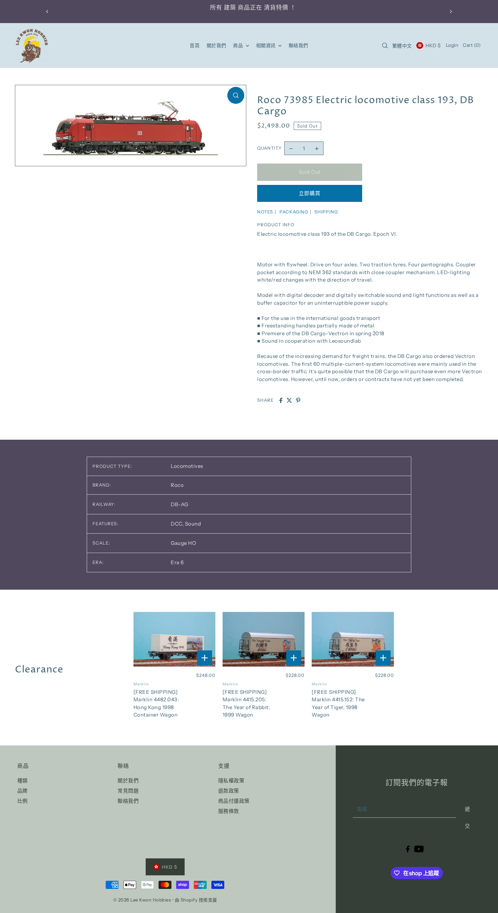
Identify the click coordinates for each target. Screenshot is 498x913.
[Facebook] (408, 849)
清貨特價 (272, 8)
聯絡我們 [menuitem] (298, 45)
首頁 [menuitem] (195, 45)
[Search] (385, 45)
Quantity (269, 148)
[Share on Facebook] (281, 400)
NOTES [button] (265, 211)
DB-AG (179, 504)
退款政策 (228, 790)
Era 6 (177, 562)
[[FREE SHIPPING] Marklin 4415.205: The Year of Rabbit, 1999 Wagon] (264, 639)
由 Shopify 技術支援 (196, 899)
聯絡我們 (128, 801)
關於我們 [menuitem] (216, 45)
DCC (177, 523)
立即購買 (309, 193)
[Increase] (316, 148)
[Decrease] (291, 148)
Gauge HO (183, 543)
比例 (22, 801)
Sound (193, 523)
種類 (22, 780)
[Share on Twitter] (289, 400)
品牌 (22, 790)
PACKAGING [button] (293, 211)
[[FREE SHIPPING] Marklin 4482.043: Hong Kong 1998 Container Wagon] (174, 639)
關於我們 (128, 780)
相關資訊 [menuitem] (266, 45)
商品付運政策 (234, 801)
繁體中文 (402, 46)
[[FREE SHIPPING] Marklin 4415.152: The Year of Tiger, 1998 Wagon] (353, 639)
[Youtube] (419, 849)
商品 (238, 45)
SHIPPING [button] (326, 211)
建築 (226, 8)
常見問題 (128, 790)
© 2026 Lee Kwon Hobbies (142, 899)
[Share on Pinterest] (298, 400)
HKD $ (433, 45)
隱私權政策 (231, 780)
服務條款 (228, 811)
